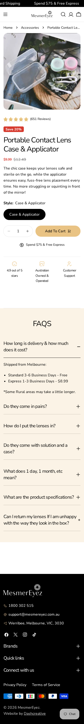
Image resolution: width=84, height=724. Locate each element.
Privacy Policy (15, 684)
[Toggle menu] (5, 14)
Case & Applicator (24, 214)
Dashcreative (35, 713)
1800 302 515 (21, 605)
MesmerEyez (28, 707)
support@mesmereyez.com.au (34, 614)
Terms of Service (46, 684)
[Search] (63, 14)
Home (8, 27)
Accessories (30, 27)
